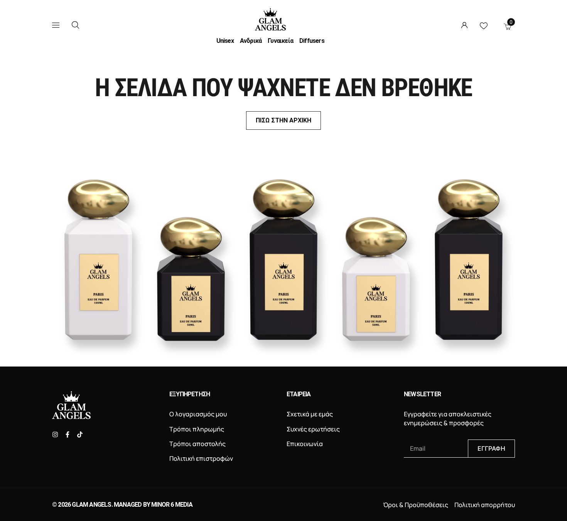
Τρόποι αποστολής (197, 444)
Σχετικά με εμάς (310, 414)
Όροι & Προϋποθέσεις (415, 505)
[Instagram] (55, 434)
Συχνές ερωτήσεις (313, 429)
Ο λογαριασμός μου (198, 414)
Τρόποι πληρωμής (196, 429)
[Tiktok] (80, 434)
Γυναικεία (280, 41)
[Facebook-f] (67, 434)
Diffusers (311, 41)
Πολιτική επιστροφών (201, 458)
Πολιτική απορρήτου (484, 505)
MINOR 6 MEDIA (171, 504)
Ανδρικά (251, 41)
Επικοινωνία (305, 444)
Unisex (225, 41)
